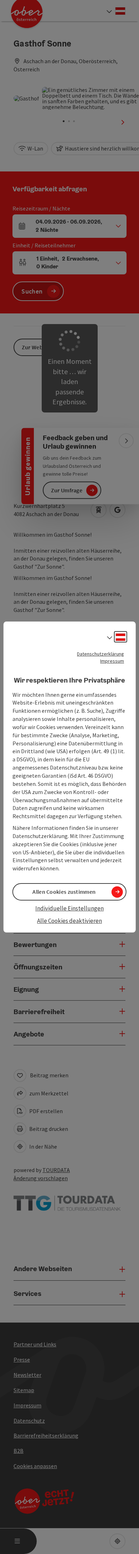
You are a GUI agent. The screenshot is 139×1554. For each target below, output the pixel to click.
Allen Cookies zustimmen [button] (64, 891)
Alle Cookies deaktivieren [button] (69, 921)
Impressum (112, 661)
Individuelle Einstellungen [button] (69, 908)
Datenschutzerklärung (100, 654)
